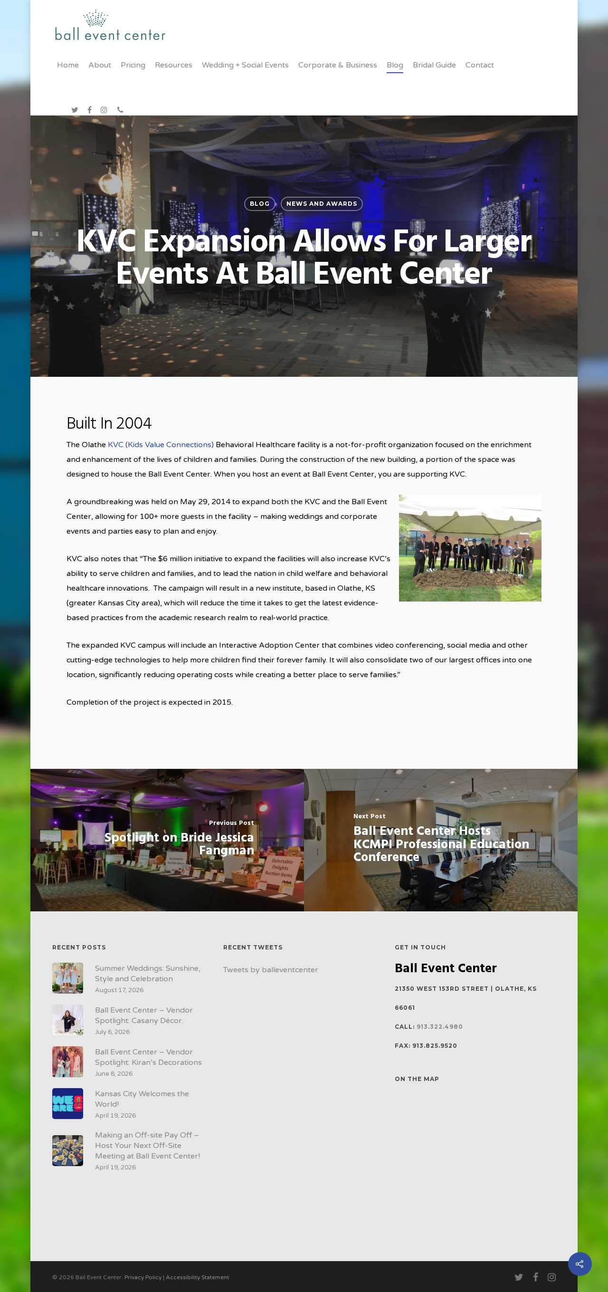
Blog (395, 65)
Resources (173, 65)
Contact (480, 65)
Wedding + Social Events (245, 65)
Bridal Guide (434, 65)
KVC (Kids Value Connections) (160, 445)
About (99, 65)
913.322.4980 (440, 1026)
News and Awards (321, 203)
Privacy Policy (143, 1277)
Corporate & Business (337, 65)
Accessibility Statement (197, 1277)
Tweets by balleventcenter (270, 970)
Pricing (133, 65)
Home (68, 65)
